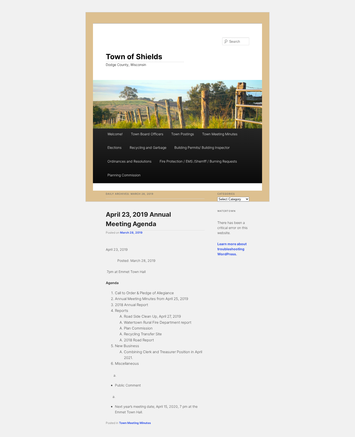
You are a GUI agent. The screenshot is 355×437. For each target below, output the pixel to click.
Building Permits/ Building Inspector (202, 147)
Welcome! (115, 134)
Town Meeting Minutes (219, 134)
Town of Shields (134, 56)
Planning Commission (124, 175)
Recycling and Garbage (148, 147)
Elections (114, 147)
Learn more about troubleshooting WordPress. (232, 249)
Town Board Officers (147, 134)
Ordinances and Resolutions (129, 161)
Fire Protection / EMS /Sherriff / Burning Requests (198, 161)
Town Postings (182, 134)
